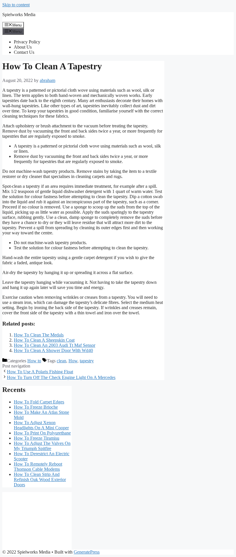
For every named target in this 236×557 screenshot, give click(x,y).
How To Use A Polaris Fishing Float (40, 371)
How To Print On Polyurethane (42, 432)
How (72, 360)
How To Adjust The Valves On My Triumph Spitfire (42, 446)
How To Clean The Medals (39, 334)
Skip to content (16, 4)
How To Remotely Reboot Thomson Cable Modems (38, 467)
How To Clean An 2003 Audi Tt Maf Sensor (54, 345)
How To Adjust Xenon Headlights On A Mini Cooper (41, 425)
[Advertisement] (37, 521)
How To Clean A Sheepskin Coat (44, 340)
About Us (23, 47)
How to (34, 360)
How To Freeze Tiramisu (36, 438)
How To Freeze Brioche (36, 407)
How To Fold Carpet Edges (39, 401)
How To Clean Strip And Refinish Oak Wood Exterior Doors (40, 479)
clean (61, 360)
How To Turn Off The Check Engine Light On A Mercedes (61, 377)
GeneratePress (87, 552)
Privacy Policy (27, 41)
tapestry (87, 360)
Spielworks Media (18, 14)
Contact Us (24, 52)
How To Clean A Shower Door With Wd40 (53, 350)
